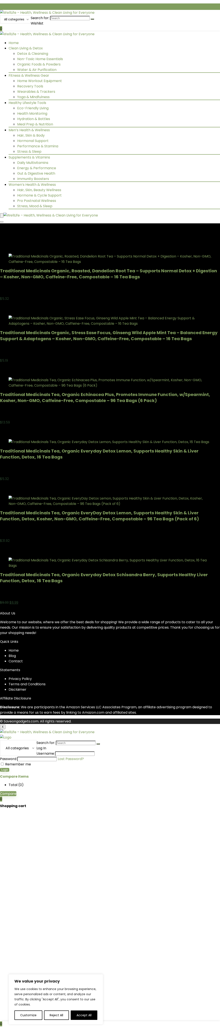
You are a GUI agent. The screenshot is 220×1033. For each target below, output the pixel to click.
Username (45, 753)
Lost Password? (71, 758)
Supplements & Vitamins (29, 157)
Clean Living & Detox (26, 48)
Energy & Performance (36, 168)
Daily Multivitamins (32, 162)
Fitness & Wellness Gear (29, 75)
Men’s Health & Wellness (29, 130)
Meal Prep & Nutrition (35, 124)
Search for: (40, 17)
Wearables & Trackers (36, 91)
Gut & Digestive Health (36, 173)
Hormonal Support (33, 140)
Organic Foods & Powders (39, 64)
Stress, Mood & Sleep (34, 206)
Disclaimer (17, 689)
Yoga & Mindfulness (33, 96)
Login (4, 769)
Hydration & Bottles (33, 118)
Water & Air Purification (37, 69)
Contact (16, 661)
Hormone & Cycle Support (39, 195)
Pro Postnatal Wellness (36, 200)
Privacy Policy (20, 678)
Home (14, 42)
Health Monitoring (32, 113)
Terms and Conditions (27, 684)
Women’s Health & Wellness (32, 184)
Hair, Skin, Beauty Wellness (39, 189)
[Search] (92, 19)
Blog (12, 655)
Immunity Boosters (33, 178)
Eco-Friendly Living (33, 108)
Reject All (56, 1015)
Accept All (84, 1015)
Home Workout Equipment (39, 80)
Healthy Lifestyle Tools (27, 102)
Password (8, 758)
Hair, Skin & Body (31, 135)
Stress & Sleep (29, 151)
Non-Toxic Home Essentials (40, 58)
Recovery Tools (30, 86)
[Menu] (1, 215)
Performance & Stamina (37, 146)
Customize (28, 1015)
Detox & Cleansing (32, 53)
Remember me (17, 764)
